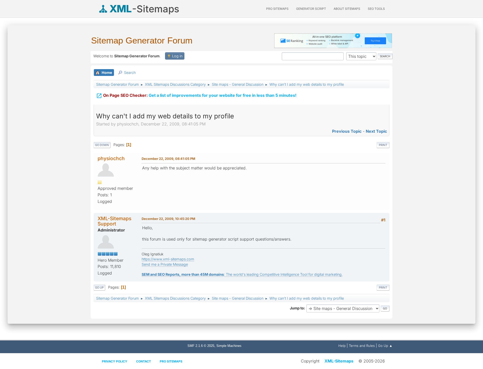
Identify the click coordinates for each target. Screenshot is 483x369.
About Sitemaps (347, 9)
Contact (143, 361)
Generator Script (311, 9)
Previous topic (346, 131)
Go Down (102, 145)
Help (342, 346)
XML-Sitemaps (339, 360)
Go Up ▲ (385, 346)
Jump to (297, 308)
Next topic (376, 131)
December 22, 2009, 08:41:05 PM (168, 159)
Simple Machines (229, 346)
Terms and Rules (362, 346)
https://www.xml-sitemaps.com (168, 259)
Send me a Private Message (165, 264)
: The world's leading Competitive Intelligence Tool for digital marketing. (242, 274)
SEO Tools (376, 9)
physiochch (111, 158)
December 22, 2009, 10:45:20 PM (168, 219)
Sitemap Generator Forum (141, 40)
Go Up (99, 287)
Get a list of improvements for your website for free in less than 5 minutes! (196, 96)
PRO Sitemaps (277, 9)
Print (383, 145)
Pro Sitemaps (171, 361)
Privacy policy (114, 361)
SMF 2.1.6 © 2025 (200, 346)
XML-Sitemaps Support (114, 221)
